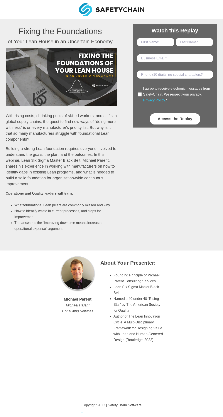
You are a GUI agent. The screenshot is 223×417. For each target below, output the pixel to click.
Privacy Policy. (154, 100)
